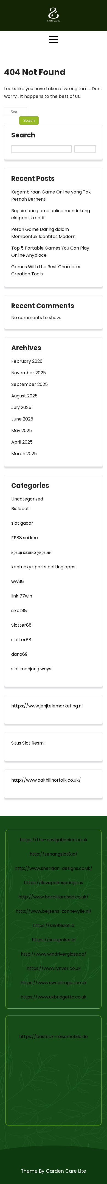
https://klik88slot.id (53, 925)
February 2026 (27, 361)
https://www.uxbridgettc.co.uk (53, 997)
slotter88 (21, 640)
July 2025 (21, 407)
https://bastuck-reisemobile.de (53, 1036)
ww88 (17, 581)
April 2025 (22, 442)
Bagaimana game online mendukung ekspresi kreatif (50, 214)
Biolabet (20, 508)
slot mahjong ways (31, 669)
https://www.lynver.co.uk (54, 968)
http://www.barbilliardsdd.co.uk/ (53, 897)
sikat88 (19, 610)
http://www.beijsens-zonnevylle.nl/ (54, 911)
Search (23, 136)
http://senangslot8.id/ (54, 854)
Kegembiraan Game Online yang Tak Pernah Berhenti (51, 195)
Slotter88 (21, 625)
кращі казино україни (31, 552)
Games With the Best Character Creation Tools (46, 270)
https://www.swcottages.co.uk (54, 983)
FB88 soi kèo (24, 538)
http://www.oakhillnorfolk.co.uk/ (46, 780)
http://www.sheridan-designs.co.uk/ (53, 868)
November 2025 (28, 373)
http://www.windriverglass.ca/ (53, 954)
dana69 (19, 654)
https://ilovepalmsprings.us (53, 882)
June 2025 (22, 419)
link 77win (21, 596)
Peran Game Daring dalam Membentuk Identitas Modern (43, 233)
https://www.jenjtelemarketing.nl (47, 706)
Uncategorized (27, 499)
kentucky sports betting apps (43, 567)
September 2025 (29, 384)
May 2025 (21, 430)
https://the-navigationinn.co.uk (54, 840)
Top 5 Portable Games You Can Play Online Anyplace (50, 251)
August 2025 (24, 396)
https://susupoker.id (53, 940)
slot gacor (22, 523)
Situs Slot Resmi (27, 743)
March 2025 (24, 453)
